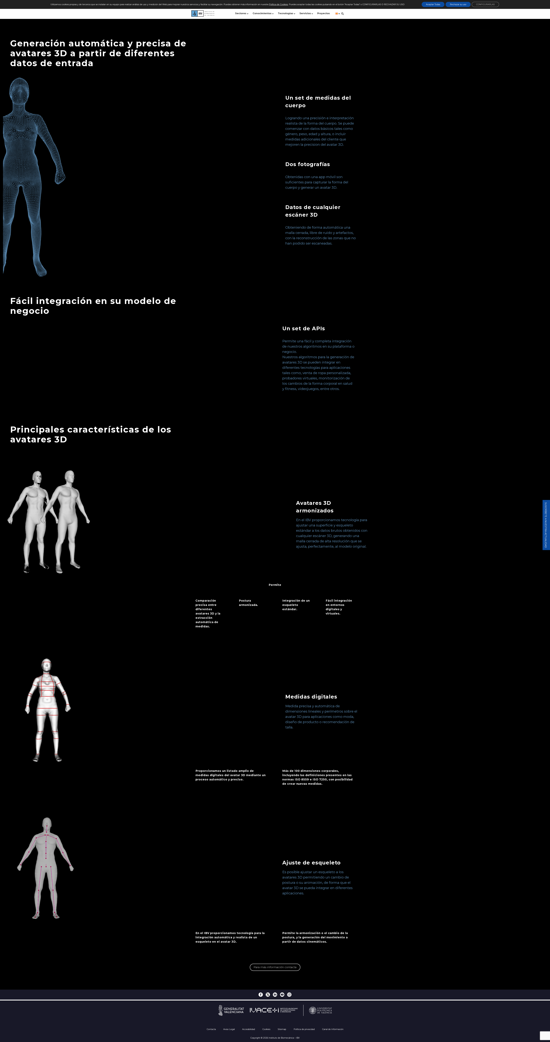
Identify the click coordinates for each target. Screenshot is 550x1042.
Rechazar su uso (458, 4)
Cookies (266, 1029)
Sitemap (282, 1029)
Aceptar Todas (433, 4)
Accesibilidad (249, 1029)
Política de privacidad (304, 1029)
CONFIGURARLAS (485, 4)
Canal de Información (332, 1029)
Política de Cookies (278, 4)
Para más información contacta (275, 967)
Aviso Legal (229, 1029)
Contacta (211, 1029)
